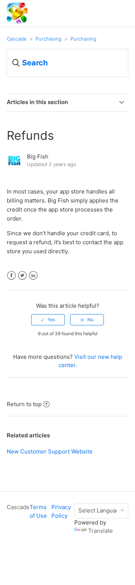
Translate (100, 530)
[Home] (17, 21)
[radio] (48, 319)
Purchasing (49, 39)
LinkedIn (33, 275)
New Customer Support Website (50, 451)
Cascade (17, 39)
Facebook (11, 275)
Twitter (22, 275)
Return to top (24, 404)
